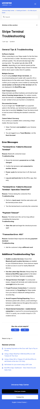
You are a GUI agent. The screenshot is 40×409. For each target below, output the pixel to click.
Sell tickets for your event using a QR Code (18, 364)
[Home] (7, 4)
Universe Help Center (8, 10)
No (25, 330)
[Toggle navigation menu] (35, 4)
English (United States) (19, 402)
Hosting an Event (21, 10)
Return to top (6, 338)
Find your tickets (20, 391)
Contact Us (20, 397)
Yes (15, 330)
